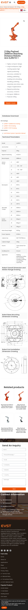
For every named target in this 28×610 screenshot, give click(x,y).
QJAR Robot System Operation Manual (14, 133)
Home (1, 7)
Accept (4, 607)
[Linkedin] (5, 550)
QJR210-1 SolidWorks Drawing (12, 124)
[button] (10, 2)
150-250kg (17, 7)
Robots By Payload (8, 7)
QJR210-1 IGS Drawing (10, 126)
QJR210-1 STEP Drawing (10, 128)
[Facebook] (2, 550)
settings (16, 605)
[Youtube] (7, 550)
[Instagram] (10, 550)
